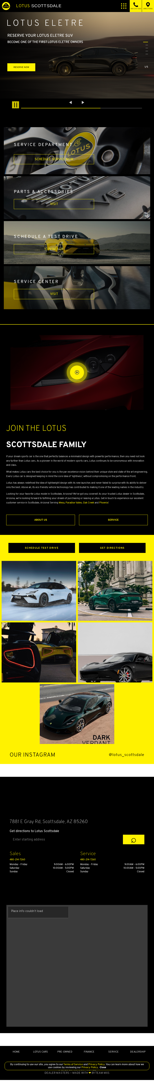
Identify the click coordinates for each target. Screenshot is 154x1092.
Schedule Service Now (54, 159)
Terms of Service (73, 1064)
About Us (40, 519)
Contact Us (54, 249)
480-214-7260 (17, 859)
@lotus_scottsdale (126, 754)
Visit (54, 204)
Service (113, 519)
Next (83, 102)
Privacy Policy (96, 1064)
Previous (71, 102)
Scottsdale (39, 5)
